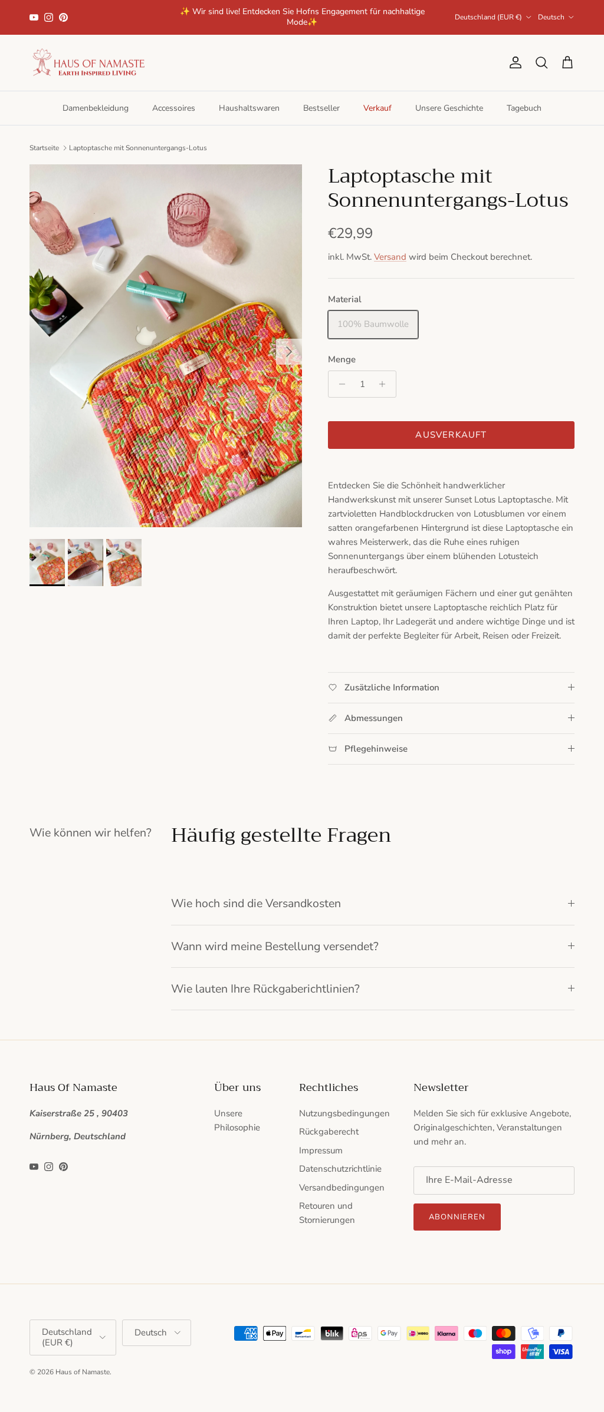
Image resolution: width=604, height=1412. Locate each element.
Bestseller (321, 108)
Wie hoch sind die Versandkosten (256, 903)
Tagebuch (524, 108)
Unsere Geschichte (449, 108)
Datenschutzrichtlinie (340, 1169)
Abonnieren (457, 1217)
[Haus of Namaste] (88, 63)
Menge (342, 359)
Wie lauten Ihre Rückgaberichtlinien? (265, 989)
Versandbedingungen (342, 1187)
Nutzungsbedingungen (344, 1113)
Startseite (44, 147)
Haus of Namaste (82, 1372)
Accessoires (173, 108)
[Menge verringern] (339, 384)
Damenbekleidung (96, 108)
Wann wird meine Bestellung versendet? (275, 946)
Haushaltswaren (249, 108)
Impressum (321, 1150)
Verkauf (377, 108)
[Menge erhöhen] (385, 384)
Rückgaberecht (329, 1131)
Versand (390, 257)
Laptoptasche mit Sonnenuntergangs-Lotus (138, 147)
